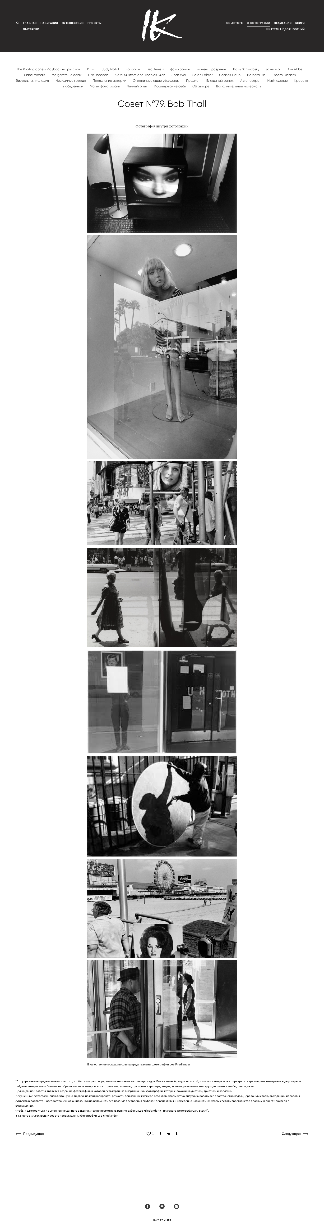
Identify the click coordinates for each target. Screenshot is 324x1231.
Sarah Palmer (202, 75)
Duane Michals (34, 75)
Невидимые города (71, 81)
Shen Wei (179, 75)
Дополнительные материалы (239, 86)
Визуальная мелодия (33, 81)
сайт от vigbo (162, 1220)
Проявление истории (110, 81)
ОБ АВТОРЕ (234, 23)
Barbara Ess (256, 75)
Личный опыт (137, 86)
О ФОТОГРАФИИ (258, 23)
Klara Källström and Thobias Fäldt (140, 75)
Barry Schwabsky (246, 69)
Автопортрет (251, 81)
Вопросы (133, 69)
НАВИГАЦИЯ (49, 23)
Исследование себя (170, 86)
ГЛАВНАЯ (30, 23)
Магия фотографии (105, 86)
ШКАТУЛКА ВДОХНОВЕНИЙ (285, 29)
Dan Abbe (294, 69)
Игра (91, 69)
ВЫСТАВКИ (31, 29)
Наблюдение (278, 81)
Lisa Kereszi (156, 69)
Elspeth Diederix (284, 75)
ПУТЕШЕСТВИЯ (73, 23)
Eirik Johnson (98, 75)
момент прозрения (212, 69)
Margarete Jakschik (67, 75)
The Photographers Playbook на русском (48, 69)
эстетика (273, 69)
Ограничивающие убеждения (157, 81)
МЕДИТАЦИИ (283, 23)
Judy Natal (111, 69)
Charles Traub (230, 75)
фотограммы (180, 69)
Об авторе (201, 86)
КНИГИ (300, 23)
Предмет (193, 81)
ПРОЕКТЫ (95, 23)
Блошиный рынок (220, 81)
